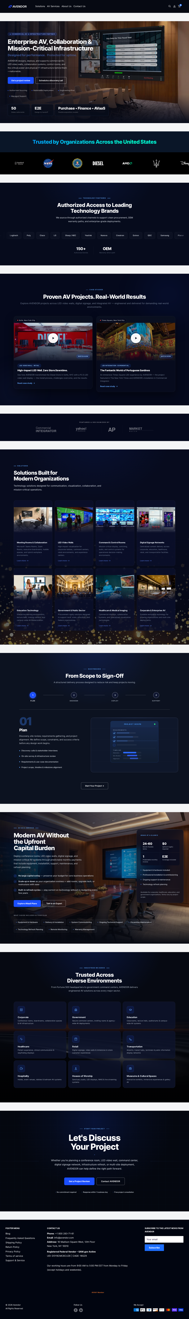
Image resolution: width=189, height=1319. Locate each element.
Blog (8, 1233)
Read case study (24, 383)
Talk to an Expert (54, 903)
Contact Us (79, 6)
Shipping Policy (14, 1242)
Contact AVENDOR (110, 1181)
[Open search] (170, 6)
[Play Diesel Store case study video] (53, 338)
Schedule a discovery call (51, 80)
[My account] (174, 6)
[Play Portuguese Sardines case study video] (136, 338)
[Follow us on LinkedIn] (81, 1310)
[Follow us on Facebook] (76, 1310)
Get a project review (20, 80)
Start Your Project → (94, 786)
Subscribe (154, 1247)
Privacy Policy (13, 1251)
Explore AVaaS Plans (27, 903)
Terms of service (14, 1256)
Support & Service (15, 1260)
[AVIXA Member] (97, 1292)
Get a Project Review (79, 1181)
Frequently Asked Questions (20, 1238)
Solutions (40, 6)
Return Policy (12, 1247)
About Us (66, 6)
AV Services (53, 6)
